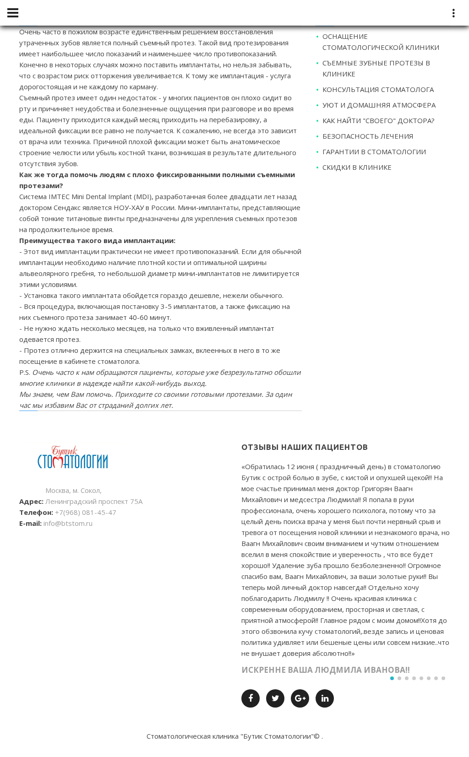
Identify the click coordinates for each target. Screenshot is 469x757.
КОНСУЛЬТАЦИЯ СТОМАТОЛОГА (378, 89)
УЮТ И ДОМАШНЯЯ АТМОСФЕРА (379, 104)
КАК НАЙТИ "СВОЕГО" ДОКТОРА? (378, 120)
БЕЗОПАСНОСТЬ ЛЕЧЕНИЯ (368, 136)
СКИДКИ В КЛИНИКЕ (357, 167)
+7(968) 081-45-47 (85, 512)
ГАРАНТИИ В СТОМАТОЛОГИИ (374, 151)
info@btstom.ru (68, 523)
